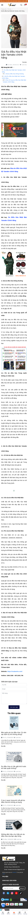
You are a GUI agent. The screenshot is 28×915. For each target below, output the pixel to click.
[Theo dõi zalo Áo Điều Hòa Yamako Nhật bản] (7, 893)
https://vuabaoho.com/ (14, 671)
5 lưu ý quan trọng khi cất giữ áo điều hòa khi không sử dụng (13, 801)
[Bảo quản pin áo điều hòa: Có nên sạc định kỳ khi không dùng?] (14, 723)
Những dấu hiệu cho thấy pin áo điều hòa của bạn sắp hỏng (13, 835)
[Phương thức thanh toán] (12, 904)
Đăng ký (22, 888)
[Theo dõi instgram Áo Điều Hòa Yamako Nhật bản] (12, 893)
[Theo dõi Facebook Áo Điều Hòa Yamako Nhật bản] (3, 893)
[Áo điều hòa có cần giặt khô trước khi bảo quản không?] (14, 757)
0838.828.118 (16, 867)
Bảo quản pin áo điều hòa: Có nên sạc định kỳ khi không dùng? (13, 733)
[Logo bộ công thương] (14, 899)
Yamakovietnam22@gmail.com (16, 869)
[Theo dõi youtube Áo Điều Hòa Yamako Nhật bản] (16, 893)
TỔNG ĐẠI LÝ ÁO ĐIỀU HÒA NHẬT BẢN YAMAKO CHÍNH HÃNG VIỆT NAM (13, 1)
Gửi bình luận (14, 707)
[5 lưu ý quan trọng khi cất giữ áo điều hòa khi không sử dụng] (14, 791)
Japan (3, 873)
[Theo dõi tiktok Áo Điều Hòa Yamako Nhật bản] (20, 893)
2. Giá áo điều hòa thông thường (14, 74)
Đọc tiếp (3, 746)
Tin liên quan (14, 713)
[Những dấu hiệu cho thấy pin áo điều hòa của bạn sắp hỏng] (14, 825)
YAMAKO (14, 872)
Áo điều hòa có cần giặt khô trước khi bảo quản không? (13, 767)
